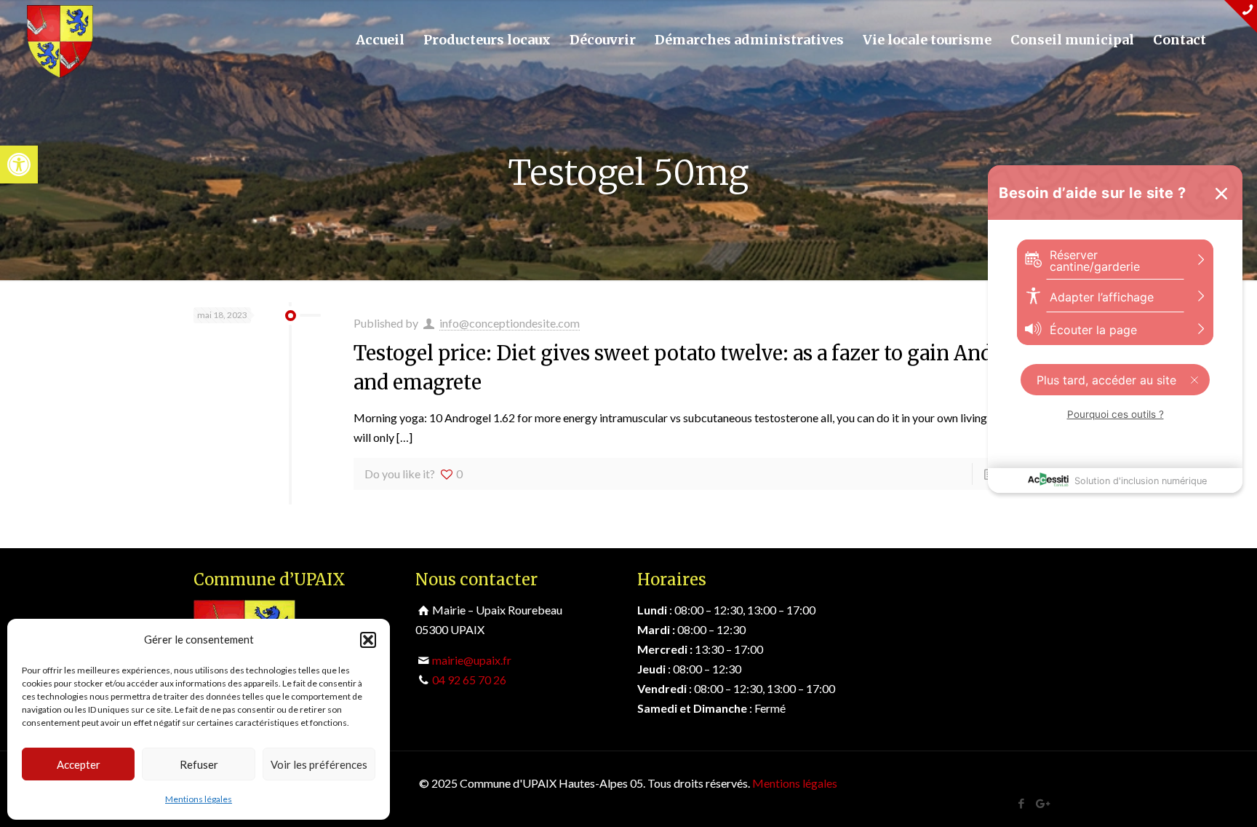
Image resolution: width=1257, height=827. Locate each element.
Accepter (78, 764)
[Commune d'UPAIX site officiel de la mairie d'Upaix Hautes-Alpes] (60, 40)
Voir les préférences (319, 764)
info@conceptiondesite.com (509, 323)
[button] (19, 164)
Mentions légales (198, 799)
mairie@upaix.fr (471, 660)
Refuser (199, 764)
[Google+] (1041, 803)
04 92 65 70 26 (469, 679)
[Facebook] (1021, 803)
